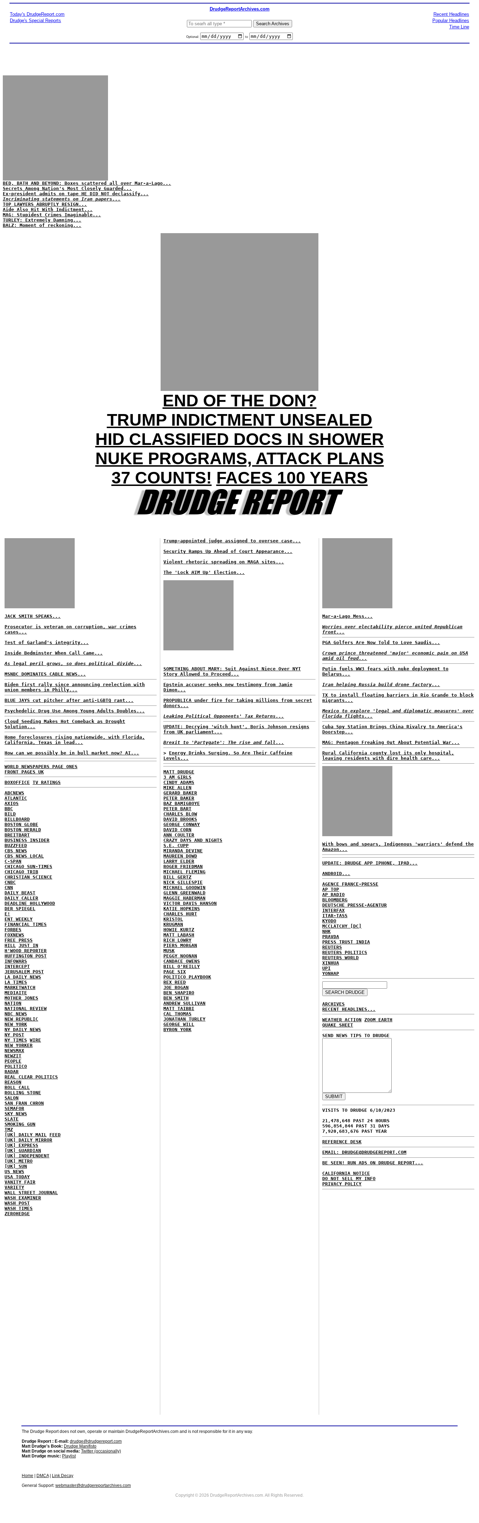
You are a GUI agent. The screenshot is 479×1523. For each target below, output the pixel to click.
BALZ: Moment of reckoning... (42, 225)
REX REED (174, 982)
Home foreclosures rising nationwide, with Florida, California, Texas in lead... (75, 740)
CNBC (10, 882)
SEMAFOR (14, 1108)
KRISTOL (173, 919)
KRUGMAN (173, 924)
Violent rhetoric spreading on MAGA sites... (223, 561)
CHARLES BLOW (180, 814)
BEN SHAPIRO (178, 992)
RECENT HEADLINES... (349, 1009)
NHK (326, 931)
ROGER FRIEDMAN (183, 866)
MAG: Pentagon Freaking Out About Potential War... (391, 742)
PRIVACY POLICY (342, 1183)
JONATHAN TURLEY (184, 1019)
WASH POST (17, 1203)
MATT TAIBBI (178, 1008)
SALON (12, 1098)
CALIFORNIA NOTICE (346, 1173)
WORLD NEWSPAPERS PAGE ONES (41, 766)
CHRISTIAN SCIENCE (28, 877)
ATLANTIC (16, 798)
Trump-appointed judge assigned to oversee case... (232, 540)
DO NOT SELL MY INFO (349, 1178)
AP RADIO (333, 894)
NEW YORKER (19, 1045)
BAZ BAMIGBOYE (181, 803)
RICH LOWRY (177, 940)
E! (7, 913)
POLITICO (16, 1066)
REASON (13, 1082)
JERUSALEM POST (24, 971)
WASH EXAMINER (23, 1197)
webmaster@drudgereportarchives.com (93, 1485)
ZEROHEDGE (17, 1213)
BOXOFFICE (17, 782)
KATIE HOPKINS (181, 908)
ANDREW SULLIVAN (184, 1003)
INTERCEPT (17, 966)
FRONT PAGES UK (24, 771)
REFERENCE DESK (342, 1141)
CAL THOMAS (177, 1013)
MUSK (169, 950)
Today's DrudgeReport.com (37, 14)
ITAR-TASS (335, 915)
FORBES (13, 929)
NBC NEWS (16, 1013)
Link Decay (62, 1475)
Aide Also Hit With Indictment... (48, 209)
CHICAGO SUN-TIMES (28, 866)
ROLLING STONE (23, 1092)
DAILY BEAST (20, 892)
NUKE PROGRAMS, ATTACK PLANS (239, 458)
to (246, 37)
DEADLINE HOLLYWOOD (30, 903)
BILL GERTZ (177, 877)
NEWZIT (13, 1055)
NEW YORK (16, 1024)
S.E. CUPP (176, 845)
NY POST (14, 1034)
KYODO (329, 920)
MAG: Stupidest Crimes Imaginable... (52, 214)
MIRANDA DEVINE (183, 850)
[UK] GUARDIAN (23, 1150)
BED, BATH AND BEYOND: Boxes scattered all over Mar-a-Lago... (87, 183)
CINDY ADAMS (178, 782)
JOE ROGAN (176, 987)
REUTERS (332, 947)
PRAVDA (330, 936)
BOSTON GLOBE (21, 824)
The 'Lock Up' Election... (204, 572)
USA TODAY (17, 1176)
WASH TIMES (19, 1208)
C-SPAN (13, 861)
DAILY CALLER (21, 898)
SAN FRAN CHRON (24, 1103)
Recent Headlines (451, 14)
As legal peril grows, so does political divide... (73, 663)
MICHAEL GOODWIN (184, 887)
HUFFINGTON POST (26, 956)
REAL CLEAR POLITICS (31, 1076)
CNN (9, 887)
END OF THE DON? (240, 400)
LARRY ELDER (178, 861)
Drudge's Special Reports (35, 20)
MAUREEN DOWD (180, 856)
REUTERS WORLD (340, 957)
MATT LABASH (178, 935)
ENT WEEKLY (19, 919)
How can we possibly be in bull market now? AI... (72, 753)
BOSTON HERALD (23, 829)
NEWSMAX (14, 1050)
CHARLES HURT (180, 913)
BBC (9, 808)
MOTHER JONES (21, 998)
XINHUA (330, 963)
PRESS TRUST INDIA (346, 942)
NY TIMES (16, 1040)
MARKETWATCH (20, 987)
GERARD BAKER (180, 793)
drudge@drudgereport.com (96, 1441)
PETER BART (177, 808)
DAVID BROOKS (180, 819)
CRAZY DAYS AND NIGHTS (192, 840)
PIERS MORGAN (180, 945)
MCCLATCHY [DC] (342, 926)
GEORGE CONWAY (181, 824)
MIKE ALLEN (177, 787)
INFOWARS (16, 961)
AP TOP (330, 889)
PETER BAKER (178, 798)
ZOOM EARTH (378, 1019)
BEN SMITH (176, 998)
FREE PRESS (19, 940)
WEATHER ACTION (342, 1019)
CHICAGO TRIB (21, 871)
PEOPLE (13, 1061)
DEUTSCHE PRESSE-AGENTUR (354, 905)
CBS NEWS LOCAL (24, 856)
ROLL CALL (17, 1087)
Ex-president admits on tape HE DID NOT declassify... (76, 193)
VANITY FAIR (20, 1182)
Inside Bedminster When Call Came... (54, 653)
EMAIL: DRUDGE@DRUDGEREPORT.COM (364, 1152)
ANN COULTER (178, 835)
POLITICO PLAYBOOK (187, 977)
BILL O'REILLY (181, 966)
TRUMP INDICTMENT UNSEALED (239, 420)
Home (27, 1475)
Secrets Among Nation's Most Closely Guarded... (67, 188)
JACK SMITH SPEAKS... (33, 616)
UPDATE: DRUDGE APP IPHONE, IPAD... (370, 863)
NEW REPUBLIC (21, 1019)
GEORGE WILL (178, 1024)
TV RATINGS (47, 782)
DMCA (42, 1475)
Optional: (193, 37)
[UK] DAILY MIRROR (28, 1140)
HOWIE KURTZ (178, 929)
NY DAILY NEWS (23, 1029)
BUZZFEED (16, 845)
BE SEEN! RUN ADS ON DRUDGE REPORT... (372, 1162)
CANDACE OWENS (181, 961)
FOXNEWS (14, 935)
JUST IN (28, 945)
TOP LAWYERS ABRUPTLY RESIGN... (45, 204)
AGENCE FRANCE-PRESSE (350, 884)
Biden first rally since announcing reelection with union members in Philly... (75, 687)
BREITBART (17, 835)
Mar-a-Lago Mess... (347, 616)
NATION (13, 1003)
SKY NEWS (16, 1113)
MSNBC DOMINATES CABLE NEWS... (45, 674)
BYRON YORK (177, 1029)
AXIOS (12, 803)
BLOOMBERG (335, 899)
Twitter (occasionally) (101, 1451)
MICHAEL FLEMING (184, 871)
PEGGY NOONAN (180, 956)
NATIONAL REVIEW (26, 1008)
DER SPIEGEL (20, 908)
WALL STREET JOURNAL (31, 1192)
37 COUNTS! (162, 477)
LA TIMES (16, 982)
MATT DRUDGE (178, 771)
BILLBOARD (17, 819)
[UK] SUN (16, 1166)
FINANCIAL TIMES (26, 924)
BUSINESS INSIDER (27, 840)
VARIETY (14, 1187)
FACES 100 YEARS (292, 477)
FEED (55, 1134)
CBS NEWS (16, 850)
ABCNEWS (14, 793)
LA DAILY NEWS (23, 977)
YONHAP (330, 973)
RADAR (12, 1071)
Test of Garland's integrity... (47, 642)
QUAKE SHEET (337, 1025)
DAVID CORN (177, 829)
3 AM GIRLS (177, 777)
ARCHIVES (333, 1004)
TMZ (9, 1129)
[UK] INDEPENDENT (27, 1155)
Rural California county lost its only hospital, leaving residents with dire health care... (388, 755)
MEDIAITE (16, 992)
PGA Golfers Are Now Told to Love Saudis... (381, 642)
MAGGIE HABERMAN (184, 898)
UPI (326, 968)
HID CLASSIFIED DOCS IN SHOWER (239, 439)
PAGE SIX (174, 971)
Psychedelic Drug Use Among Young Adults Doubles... (75, 710)
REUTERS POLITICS (344, 952)
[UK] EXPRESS (21, 1145)
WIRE (35, 1040)
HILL (10, 945)
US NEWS (14, 1171)
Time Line (459, 26)
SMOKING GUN (20, 1124)
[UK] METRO (19, 1161)
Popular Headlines (450, 20)
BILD (10, 814)
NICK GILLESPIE (183, 882)
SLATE (12, 1119)
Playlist (69, 1456)
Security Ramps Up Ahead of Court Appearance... (227, 551)
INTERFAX (333, 910)
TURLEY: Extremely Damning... (42, 220)
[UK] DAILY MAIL (26, 1134)
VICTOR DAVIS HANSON (190, 903)
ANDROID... (336, 873)
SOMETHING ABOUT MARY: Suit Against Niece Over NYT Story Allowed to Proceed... (232, 671)
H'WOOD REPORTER (26, 950)
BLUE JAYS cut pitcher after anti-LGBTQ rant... (69, 700)
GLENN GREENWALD (184, 892)
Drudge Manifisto (80, 1446)
